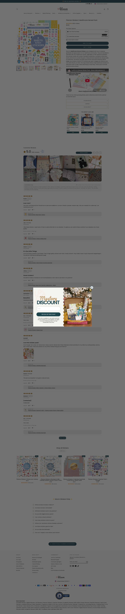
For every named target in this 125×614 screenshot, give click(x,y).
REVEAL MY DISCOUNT (48, 314)
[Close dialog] (91, 287)
